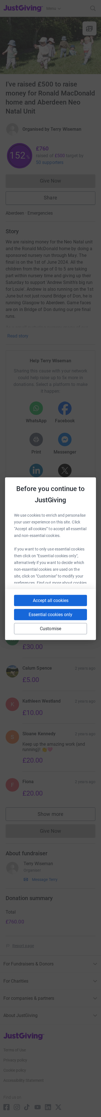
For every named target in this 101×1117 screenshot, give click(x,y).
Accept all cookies (50, 600)
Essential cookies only (50, 614)
